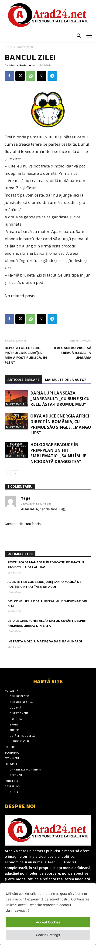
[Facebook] (9, 76)
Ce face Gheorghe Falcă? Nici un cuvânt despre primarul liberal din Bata (46, 623)
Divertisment (25, 47)
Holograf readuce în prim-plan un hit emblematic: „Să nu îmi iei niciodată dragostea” (59, 453)
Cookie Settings (48, 935)
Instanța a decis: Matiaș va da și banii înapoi (44, 641)
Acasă (9, 47)
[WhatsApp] (30, 76)
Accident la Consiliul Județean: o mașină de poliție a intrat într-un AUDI (44, 584)
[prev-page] (7, 473)
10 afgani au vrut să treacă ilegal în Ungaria (71, 352)
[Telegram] (52, 76)
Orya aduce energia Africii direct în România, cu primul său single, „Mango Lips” (60, 424)
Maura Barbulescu (22, 65)
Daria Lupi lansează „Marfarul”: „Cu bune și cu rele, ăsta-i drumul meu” (59, 398)
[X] (20, 76)
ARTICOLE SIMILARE (23, 379)
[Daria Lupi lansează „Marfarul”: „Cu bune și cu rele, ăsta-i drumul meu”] (16, 398)
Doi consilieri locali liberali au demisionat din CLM (47, 603)
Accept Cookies (48, 922)
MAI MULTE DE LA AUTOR (65, 379)
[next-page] (15, 473)
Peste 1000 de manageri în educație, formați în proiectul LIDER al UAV (45, 564)
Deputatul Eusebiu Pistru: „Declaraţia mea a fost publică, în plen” (26, 355)
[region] (48, 914)
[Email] (41, 76)
